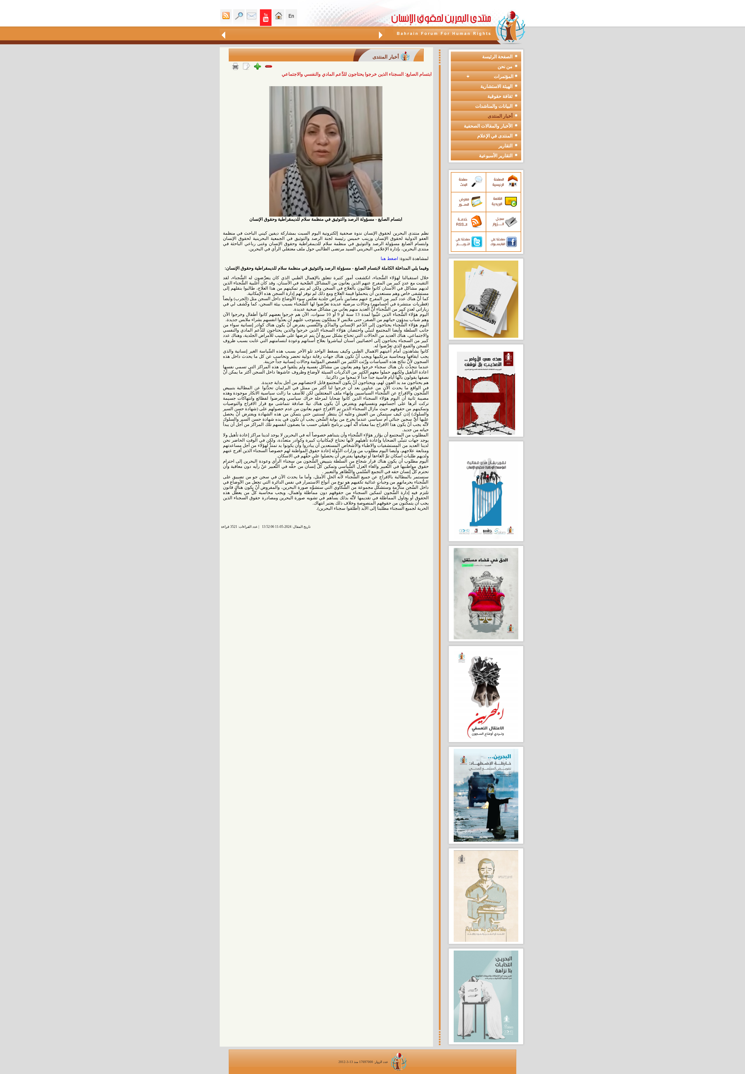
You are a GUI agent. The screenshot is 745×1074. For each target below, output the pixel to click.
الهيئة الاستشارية (496, 86)
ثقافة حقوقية (499, 96)
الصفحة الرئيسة (497, 56)
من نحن (505, 66)
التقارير (505, 145)
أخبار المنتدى (500, 116)
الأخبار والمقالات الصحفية (488, 125)
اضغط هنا (389, 258)
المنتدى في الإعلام (494, 135)
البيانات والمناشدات (493, 106)
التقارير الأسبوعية (495, 155)
